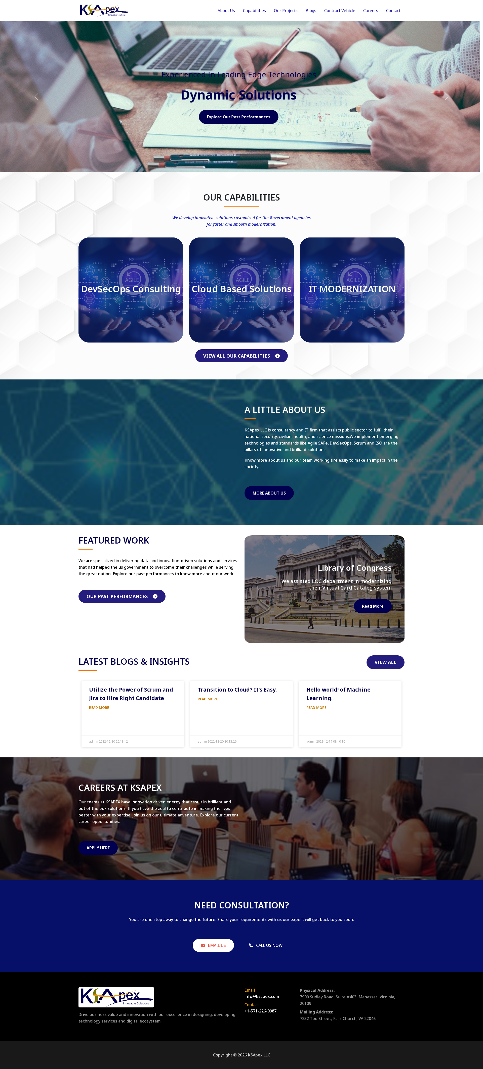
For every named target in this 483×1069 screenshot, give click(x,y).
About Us (226, 10)
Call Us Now (269, 945)
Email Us (216, 945)
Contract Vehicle (339, 10)
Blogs (311, 10)
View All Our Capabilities (237, 356)
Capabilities (254, 10)
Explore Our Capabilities (241, 117)
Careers (370, 10)
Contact (393, 10)
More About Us (269, 493)
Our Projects (286, 10)
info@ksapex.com (262, 996)
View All (385, 662)
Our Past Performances (118, 596)
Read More (373, 606)
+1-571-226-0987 (260, 1011)
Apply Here (98, 848)
